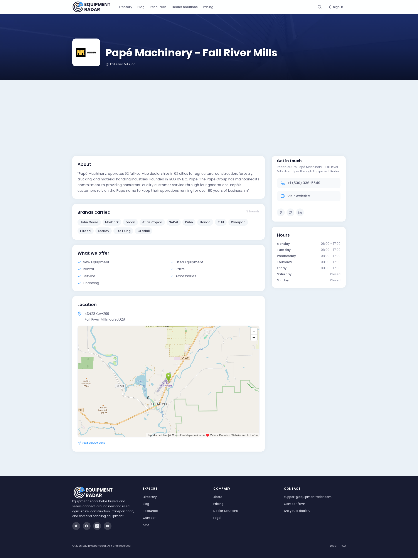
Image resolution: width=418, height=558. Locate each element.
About (217, 497)
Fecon (130, 222)
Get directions (93, 443)
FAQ (146, 525)
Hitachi (85, 231)
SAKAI (173, 222)
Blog (141, 7)
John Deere (89, 222)
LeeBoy (103, 231)
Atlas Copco (152, 222)
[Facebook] (281, 212)
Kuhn (189, 222)
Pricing (208, 7)
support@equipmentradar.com (308, 497)
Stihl (220, 222)
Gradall (144, 231)
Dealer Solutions (185, 7)
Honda (205, 222)
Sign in (338, 7)
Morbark (112, 222)
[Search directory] (320, 7)
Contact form (294, 504)
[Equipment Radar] (91, 7)
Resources (158, 7)
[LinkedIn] (300, 212)
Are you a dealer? (297, 511)
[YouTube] (107, 526)
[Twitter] (290, 212)
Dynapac (238, 222)
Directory (125, 7)
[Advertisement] (209, 112)
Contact (149, 518)
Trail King (123, 231)
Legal (217, 518)
